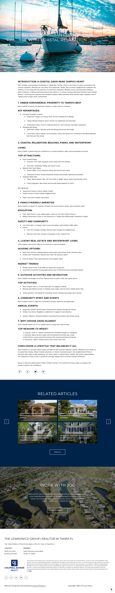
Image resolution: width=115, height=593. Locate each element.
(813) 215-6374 (10, 551)
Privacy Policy (86, 586)
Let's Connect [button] (57, 510)
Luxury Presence (39, 586)
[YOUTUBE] (21, 577)
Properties (55, 6)
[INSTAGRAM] (11, 577)
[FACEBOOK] (6, 577)
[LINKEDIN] (16, 577)
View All (57, 452)
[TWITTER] (26, 577)
